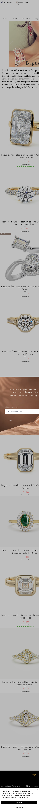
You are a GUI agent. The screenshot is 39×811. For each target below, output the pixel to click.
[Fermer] (36, 790)
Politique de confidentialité (19, 797)
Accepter (19, 803)
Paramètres (19, 807)
